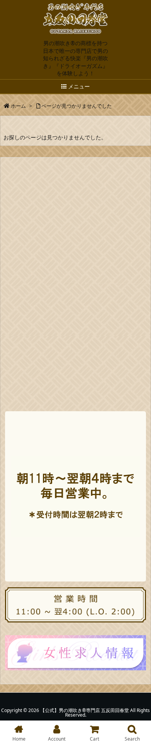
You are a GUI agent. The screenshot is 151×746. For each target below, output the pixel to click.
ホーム (18, 105)
